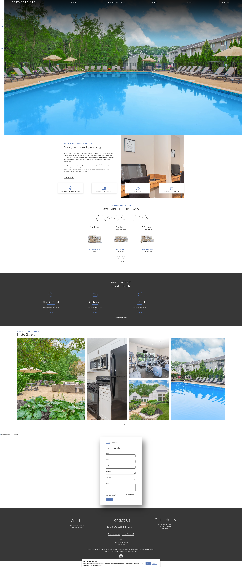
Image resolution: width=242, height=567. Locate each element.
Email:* (107, 459)
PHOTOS (154, 2)
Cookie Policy (133, 550)
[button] (117, 256)
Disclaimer (108, 550)
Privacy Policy (131, 494)
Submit (109, 499)
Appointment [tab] (114, 442)
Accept (148, 563)
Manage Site (115, 550)
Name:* (108, 453)
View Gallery (121, 424)
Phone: (107, 465)
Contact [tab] (108, 442)
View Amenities (69, 177)
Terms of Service (109, 495)
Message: (108, 483)
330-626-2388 (2, 34)
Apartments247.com (105, 549)
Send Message (114, 533)
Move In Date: (109, 477)
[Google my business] (2, 48)
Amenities (73, 2)
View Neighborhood (121, 318)
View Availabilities (121, 262)
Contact (189, 2)
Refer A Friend (128, 533)
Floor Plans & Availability (114, 2)
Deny (154, 563)
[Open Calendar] (134, 479)
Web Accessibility (124, 550)
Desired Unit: (109, 471)
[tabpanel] (121, 473)
